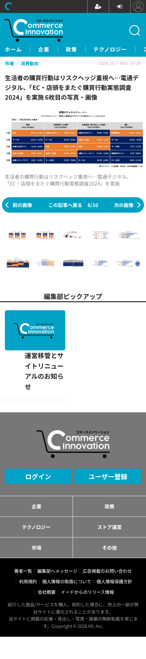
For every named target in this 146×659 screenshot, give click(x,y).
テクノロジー (110, 49)
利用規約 (28, 541)
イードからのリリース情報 (87, 551)
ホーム (13, 49)
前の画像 (22, 204)
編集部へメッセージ (57, 530)
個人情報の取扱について (66, 541)
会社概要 (47, 551)
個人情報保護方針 (114, 541)
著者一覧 (23, 530)
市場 (36, 507)
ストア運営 (109, 486)
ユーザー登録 (107, 436)
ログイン (38, 436)
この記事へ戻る (73, 204)
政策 (71, 49)
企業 (43, 49)
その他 (109, 507)
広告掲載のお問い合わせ (107, 530)
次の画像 (123, 204)
